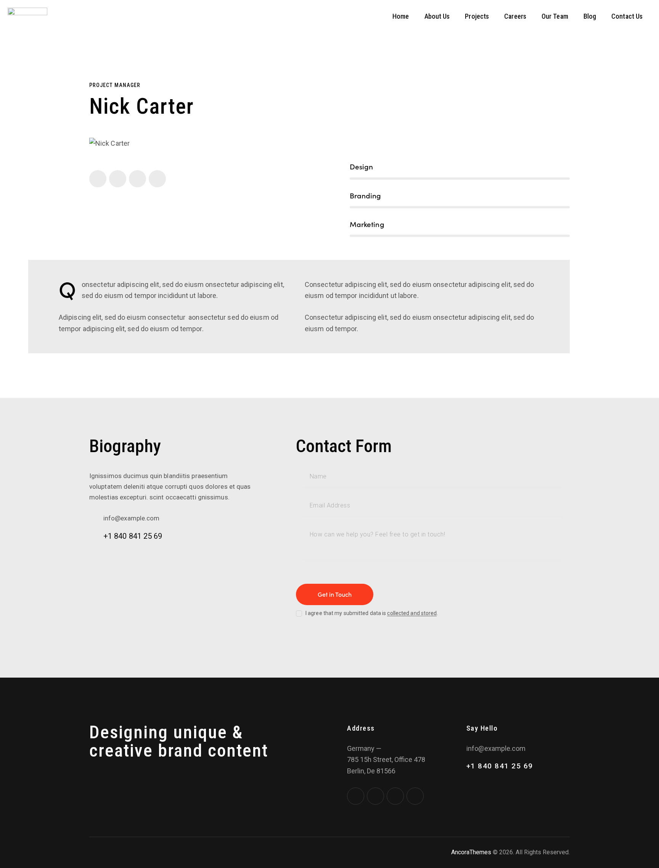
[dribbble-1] (137, 178)
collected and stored (412, 613)
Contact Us (627, 16)
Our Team (555, 16)
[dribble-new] (395, 796)
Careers (515, 16)
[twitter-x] (117, 178)
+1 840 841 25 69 (132, 536)
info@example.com (131, 518)
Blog (589, 16)
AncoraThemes (471, 852)
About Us (437, 16)
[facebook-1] (97, 178)
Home (400, 16)
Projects (477, 16)
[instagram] (157, 178)
